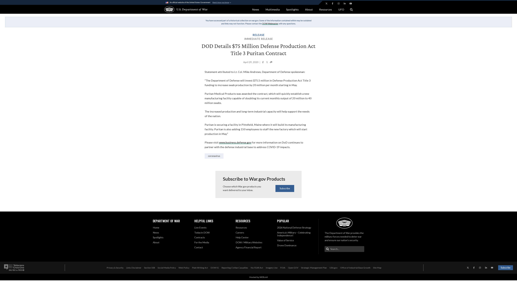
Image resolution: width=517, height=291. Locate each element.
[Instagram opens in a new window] (339, 3)
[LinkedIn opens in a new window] (345, 3)
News (255, 9)
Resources (325, 9)
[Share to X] (267, 62)
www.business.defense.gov (235, 142)
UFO (341, 9)
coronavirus (214, 156)
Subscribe (285, 188)
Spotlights (292, 9)
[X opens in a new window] (326, 3)
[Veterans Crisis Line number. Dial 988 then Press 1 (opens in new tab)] (14, 267)
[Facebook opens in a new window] (333, 3)
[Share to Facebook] (263, 62)
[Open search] (351, 9)
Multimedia (273, 9)
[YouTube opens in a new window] (351, 3)
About (309, 9)
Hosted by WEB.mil (258, 277)
